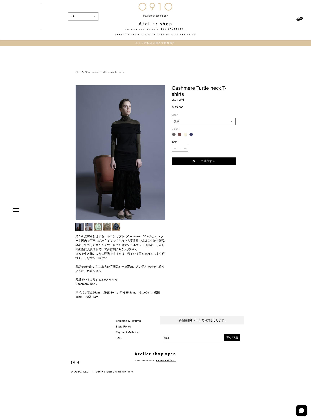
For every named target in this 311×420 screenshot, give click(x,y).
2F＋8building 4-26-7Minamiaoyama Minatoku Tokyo (155, 34)
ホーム (79, 72)
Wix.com (127, 371)
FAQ (118, 338)
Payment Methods (127, 332)
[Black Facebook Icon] (78, 362)
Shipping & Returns (128, 320)
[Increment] (185, 148)
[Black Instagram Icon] (73, 362)
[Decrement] (174, 148)
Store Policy (123, 326)
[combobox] (204, 121)
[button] (299, 19)
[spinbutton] (180, 148)
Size (175, 114)
